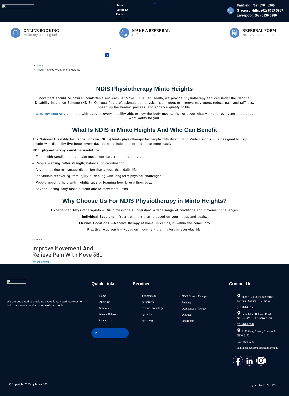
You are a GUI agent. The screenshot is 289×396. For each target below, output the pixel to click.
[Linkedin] (249, 361)
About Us (122, 9)
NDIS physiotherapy (50, 113)
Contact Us (123, 48)
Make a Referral (151, 30)
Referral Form (259, 30)
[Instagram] (261, 361)
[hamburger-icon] (155, 3)
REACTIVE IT (271, 385)
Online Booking (41, 30)
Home (119, 5)
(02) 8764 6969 (264, 5)
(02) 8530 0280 (266, 15)
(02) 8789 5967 (272, 10)
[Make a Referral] (124, 33)
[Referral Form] (234, 33)
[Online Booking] (15, 33)
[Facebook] (238, 361)
